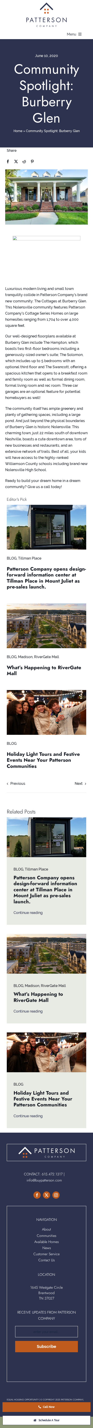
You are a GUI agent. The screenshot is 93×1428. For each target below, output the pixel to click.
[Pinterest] (32, 162)
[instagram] (56, 1195)
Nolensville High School (25, 470)
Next (79, 783)
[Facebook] (8, 162)
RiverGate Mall (46, 657)
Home (18, 131)
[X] (16, 162)
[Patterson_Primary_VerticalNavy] (46, 4)
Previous (17, 783)
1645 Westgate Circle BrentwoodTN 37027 (46, 1293)
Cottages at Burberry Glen (63, 301)
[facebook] (37, 1195)
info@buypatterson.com (44, 1180)
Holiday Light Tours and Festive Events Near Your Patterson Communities (43, 760)
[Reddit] (24, 162)
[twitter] (46, 1195)
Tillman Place (29, 558)
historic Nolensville (54, 427)
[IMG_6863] (46, 506)
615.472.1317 (52, 1174)
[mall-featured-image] (46, 605)
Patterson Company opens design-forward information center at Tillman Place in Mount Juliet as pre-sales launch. (46, 577)
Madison (25, 657)
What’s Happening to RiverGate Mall (44, 670)
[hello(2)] (46, 692)
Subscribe (46, 1346)
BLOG (11, 558)
